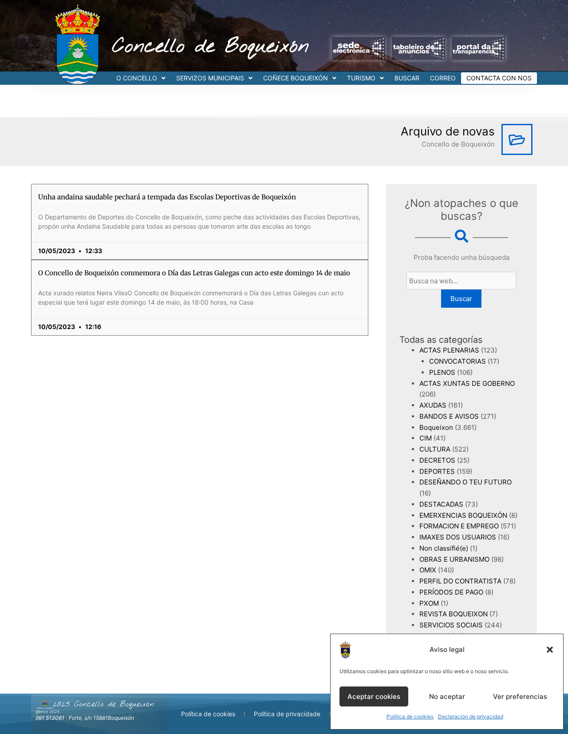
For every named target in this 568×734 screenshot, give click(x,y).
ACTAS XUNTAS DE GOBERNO (467, 383)
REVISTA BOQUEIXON (453, 614)
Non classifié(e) (443, 548)
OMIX (427, 570)
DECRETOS (437, 460)
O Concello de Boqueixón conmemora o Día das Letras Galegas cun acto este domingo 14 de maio (194, 273)
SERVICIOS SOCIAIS (451, 625)
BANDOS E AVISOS (449, 416)
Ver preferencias (520, 696)
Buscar (461, 298)
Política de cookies (410, 716)
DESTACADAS (441, 504)
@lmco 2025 (47, 711)
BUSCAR (406, 78)
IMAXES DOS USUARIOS (457, 537)
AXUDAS (432, 405)
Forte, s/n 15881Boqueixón (101, 717)
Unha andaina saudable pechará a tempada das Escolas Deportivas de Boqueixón (167, 197)
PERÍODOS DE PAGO (451, 592)
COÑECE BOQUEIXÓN (295, 78)
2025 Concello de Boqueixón (103, 704)
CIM (425, 438)
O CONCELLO (136, 78)
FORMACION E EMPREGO (459, 526)
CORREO (443, 78)
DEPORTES (437, 471)
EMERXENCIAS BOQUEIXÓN (463, 515)
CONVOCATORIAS (457, 361)
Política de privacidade (287, 714)
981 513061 (50, 717)
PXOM (429, 603)
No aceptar (447, 696)
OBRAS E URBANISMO (454, 559)
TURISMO (361, 78)
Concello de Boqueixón (210, 46)
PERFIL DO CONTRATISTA (460, 581)
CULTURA (434, 449)
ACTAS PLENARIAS (449, 350)
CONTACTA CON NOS (499, 78)
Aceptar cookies (373, 696)
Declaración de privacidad (470, 716)
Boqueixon (436, 427)
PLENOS (442, 372)
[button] (549, 649)
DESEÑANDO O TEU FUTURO (465, 482)
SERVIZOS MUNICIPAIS (210, 78)
